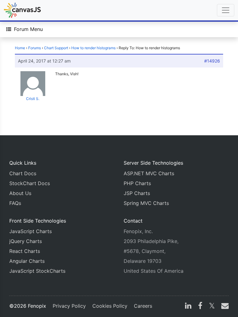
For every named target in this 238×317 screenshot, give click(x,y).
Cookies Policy (109, 306)
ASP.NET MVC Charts (149, 173)
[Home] (22, 10)
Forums (34, 48)
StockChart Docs (29, 183)
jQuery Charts (25, 241)
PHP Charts (137, 183)
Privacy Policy (69, 306)
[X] (211, 306)
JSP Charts (137, 193)
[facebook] (200, 306)
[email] (224, 306)
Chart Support (56, 48)
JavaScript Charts (30, 231)
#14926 (212, 60)
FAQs (15, 203)
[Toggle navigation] (225, 10)
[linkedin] (188, 306)
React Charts (24, 251)
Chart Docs (22, 173)
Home (20, 48)
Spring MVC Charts (146, 203)
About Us (20, 193)
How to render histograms (93, 48)
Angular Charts (27, 261)
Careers (143, 306)
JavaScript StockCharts (37, 271)
